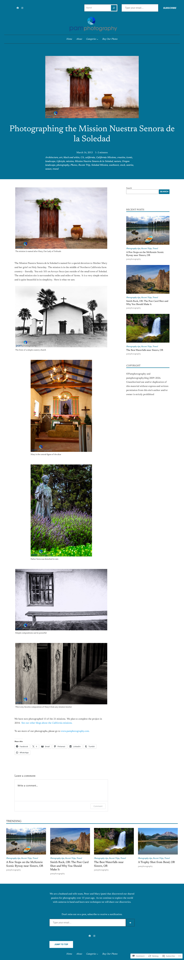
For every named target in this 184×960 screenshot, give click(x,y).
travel (56, 169)
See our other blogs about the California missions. (46, 723)
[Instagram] (22, 8)
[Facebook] (18, 8)
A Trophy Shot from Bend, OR (156, 862)
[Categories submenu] (97, 39)
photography (62, 165)
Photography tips (133, 249)
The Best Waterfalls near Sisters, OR (144, 350)
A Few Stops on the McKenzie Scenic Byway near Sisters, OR (145, 254)
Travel (155, 249)
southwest (114, 165)
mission (70, 161)
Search (129, 188)
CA (82, 157)
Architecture (51, 157)
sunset (48, 169)
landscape (50, 161)
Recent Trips (146, 249)
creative (121, 157)
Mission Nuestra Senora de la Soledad (94, 161)
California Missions (106, 157)
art (60, 157)
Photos (73, 165)
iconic (129, 157)
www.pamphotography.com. (75, 731)
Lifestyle (60, 161)
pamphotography (133, 259)
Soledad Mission (99, 165)
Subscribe (169, 7)
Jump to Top (61, 944)
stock (122, 165)
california (90, 157)
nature (117, 161)
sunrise (129, 165)
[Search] (114, 8)
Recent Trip (84, 165)
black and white (71, 157)
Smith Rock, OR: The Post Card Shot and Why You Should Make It (147, 302)
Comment (97, 806)
